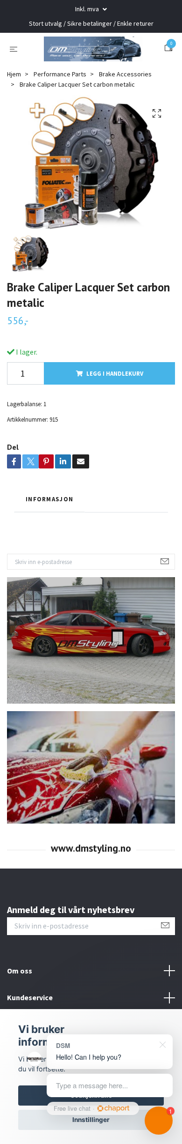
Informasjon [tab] (49, 540)
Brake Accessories (125, 115)
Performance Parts (60, 115)
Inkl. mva (87, 9)
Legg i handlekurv (114, 414)
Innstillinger (91, 1119)
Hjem (14, 115)
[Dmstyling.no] (91, 69)
